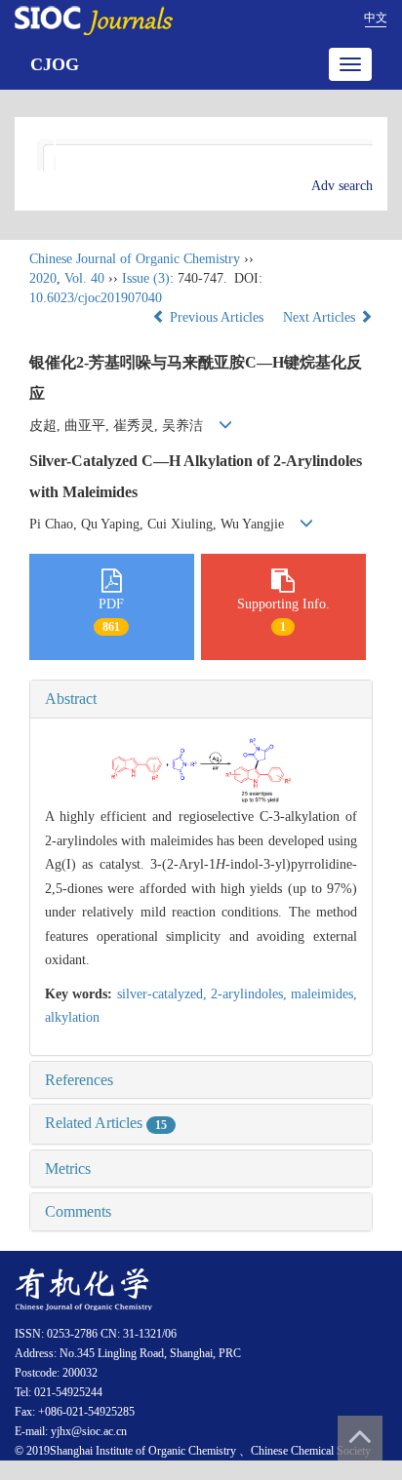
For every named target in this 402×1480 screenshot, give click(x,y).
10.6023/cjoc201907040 (95, 298)
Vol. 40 (84, 278)
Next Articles (321, 317)
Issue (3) (146, 278)
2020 (43, 278)
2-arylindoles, (251, 994)
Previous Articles (216, 317)
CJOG (54, 64)
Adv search (342, 185)
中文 (375, 17)
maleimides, (324, 994)
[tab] (201, 699)
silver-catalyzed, (164, 994)
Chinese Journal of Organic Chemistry (134, 259)
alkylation (72, 1017)
